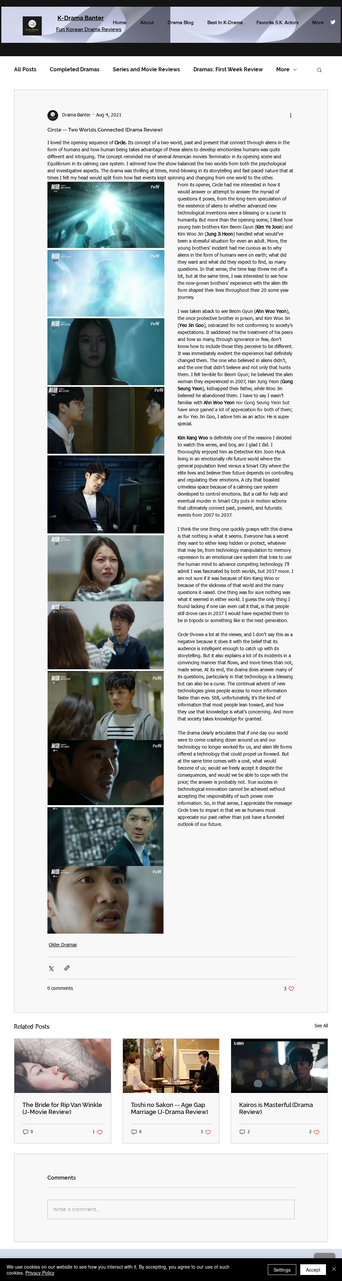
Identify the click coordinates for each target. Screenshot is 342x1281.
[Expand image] (105, 215)
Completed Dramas (75, 69)
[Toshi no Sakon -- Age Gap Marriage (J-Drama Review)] (171, 1066)
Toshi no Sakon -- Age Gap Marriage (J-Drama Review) (169, 1108)
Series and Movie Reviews (146, 69)
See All (321, 1026)
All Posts (25, 69)
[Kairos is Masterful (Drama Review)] (279, 1066)
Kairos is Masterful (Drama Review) (276, 1108)
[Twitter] (333, 22)
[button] (319, 69)
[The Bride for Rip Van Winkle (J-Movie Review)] (62, 1066)
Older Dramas (63, 945)
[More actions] (291, 115)
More (283, 69)
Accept (313, 1269)
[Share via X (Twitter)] (50, 968)
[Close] (334, 1270)
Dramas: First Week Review (228, 69)
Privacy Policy (39, 1272)
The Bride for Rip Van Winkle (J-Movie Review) (62, 1108)
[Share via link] (67, 968)
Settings (282, 1269)
